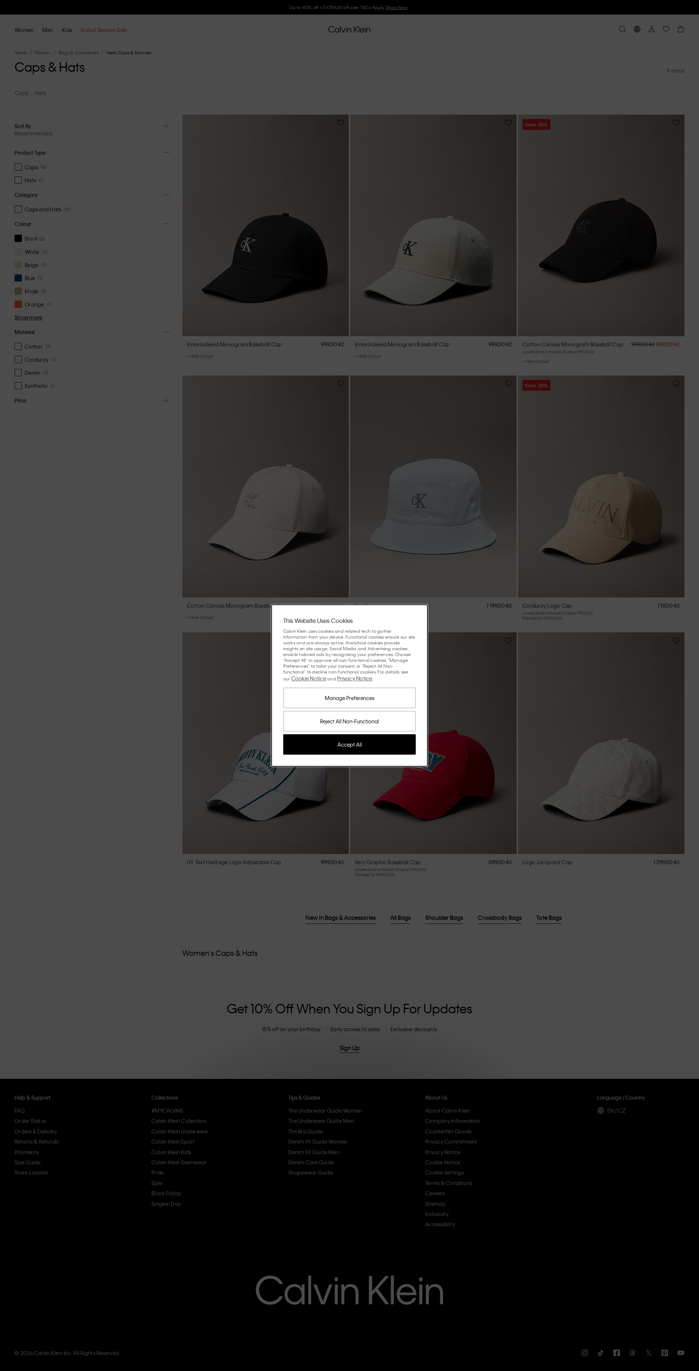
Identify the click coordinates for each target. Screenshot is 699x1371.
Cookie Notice (308, 678)
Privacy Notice (354, 678)
